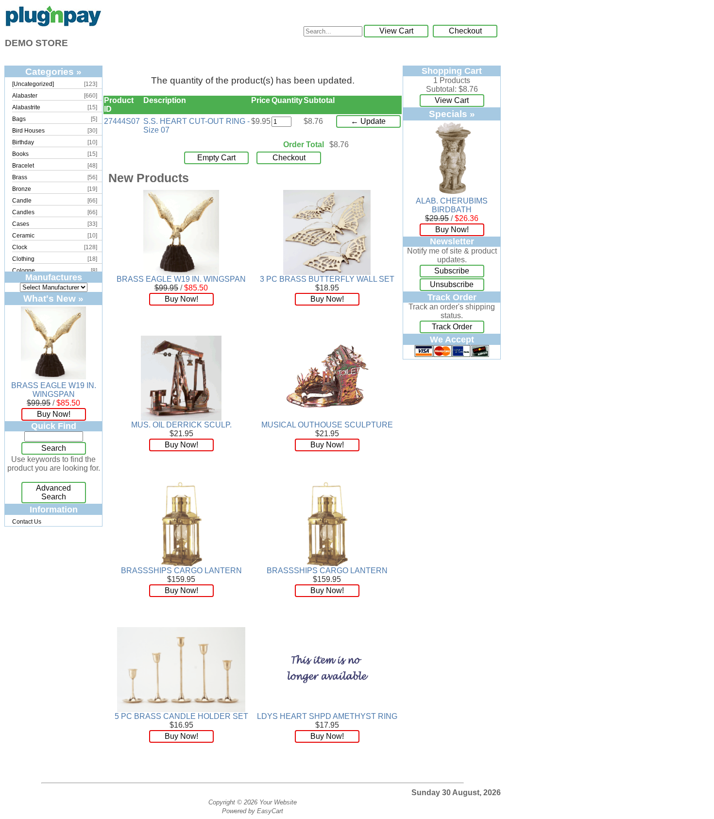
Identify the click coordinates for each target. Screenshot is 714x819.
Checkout (465, 31)
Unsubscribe (452, 284)
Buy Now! (53, 414)
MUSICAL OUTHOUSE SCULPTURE (327, 425)
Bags (19, 119)
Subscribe (451, 271)
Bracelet (23, 165)
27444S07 (122, 121)
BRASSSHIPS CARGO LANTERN (181, 570)
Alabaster (24, 95)
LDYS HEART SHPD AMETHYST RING (327, 716)
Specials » (452, 113)
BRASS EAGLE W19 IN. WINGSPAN (53, 389)
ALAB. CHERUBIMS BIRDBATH (452, 205)
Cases (20, 224)
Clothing (23, 259)
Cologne (23, 270)
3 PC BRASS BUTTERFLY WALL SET (327, 279)
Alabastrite (26, 107)
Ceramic (23, 235)
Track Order (452, 327)
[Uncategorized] (33, 84)
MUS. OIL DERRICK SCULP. (181, 425)
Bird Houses (28, 130)
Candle (22, 200)
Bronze (21, 189)
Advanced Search (53, 492)
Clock (19, 247)
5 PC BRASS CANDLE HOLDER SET (181, 716)
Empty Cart (216, 158)
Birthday (23, 142)
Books (20, 154)
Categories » (53, 71)
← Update (368, 121)
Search (53, 448)
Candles (23, 212)
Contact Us (26, 521)
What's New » (53, 298)
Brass (19, 177)
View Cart (396, 31)
